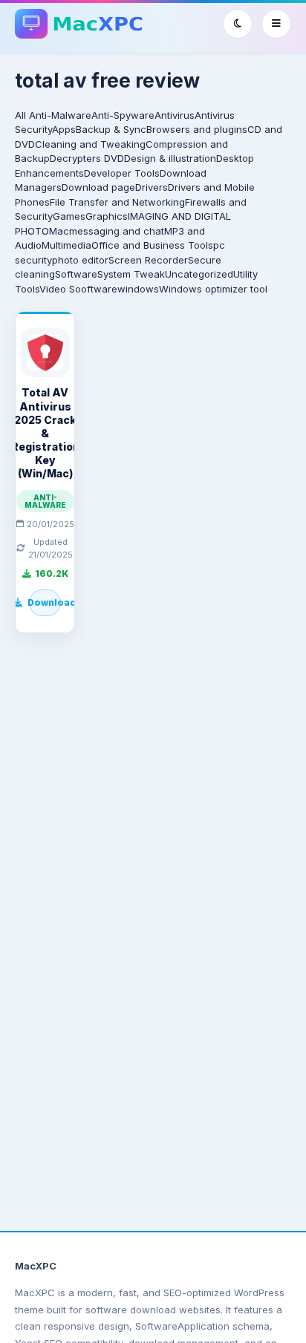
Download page (98, 187)
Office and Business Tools (152, 245)
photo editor (80, 260)
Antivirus (174, 115)
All (20, 115)
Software (76, 274)
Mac (59, 231)
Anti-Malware (60, 115)
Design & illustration (170, 158)
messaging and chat (116, 231)
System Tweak (131, 274)
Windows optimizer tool (213, 289)
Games (69, 216)
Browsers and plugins (196, 129)
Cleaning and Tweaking (90, 144)
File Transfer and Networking (117, 202)
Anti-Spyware (122, 115)
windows (138, 289)
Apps (64, 129)
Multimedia (66, 245)
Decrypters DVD (87, 158)
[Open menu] (276, 24)
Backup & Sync (111, 129)
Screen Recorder (148, 260)
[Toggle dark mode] (238, 24)
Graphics (106, 216)
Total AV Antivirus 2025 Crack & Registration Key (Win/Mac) (45, 433)
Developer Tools (122, 173)
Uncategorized (199, 274)
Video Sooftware (78, 289)
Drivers (151, 187)
